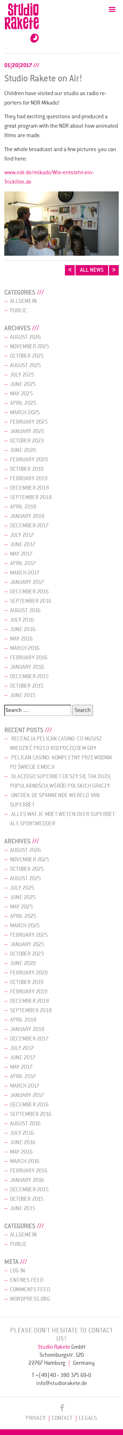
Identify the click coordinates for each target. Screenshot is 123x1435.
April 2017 (23, 563)
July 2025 (22, 374)
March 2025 (25, 412)
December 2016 (29, 591)
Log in (17, 1270)
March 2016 (24, 648)
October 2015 (27, 686)
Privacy (36, 1418)
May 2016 (21, 638)
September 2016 (30, 601)
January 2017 (27, 582)
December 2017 (29, 525)
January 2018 (27, 516)
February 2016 (28, 657)
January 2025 (27, 431)
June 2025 (23, 384)
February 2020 (29, 459)
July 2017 (22, 535)
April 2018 (23, 506)
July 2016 (22, 620)
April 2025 (23, 403)
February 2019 (28, 478)
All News (92, 270)
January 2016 (27, 667)
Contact (62, 1418)
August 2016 (25, 610)
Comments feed (30, 1289)
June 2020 (23, 450)
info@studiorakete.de (61, 1383)
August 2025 (25, 365)
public (18, 310)
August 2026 (25, 337)
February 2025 (29, 422)
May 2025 (21, 393)
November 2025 (29, 346)
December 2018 (29, 488)
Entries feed (27, 1280)
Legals (88, 1418)
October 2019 (27, 469)
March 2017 (24, 572)
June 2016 (22, 629)
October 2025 (27, 356)
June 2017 (22, 544)
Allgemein (23, 301)
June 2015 (22, 695)
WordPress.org (30, 1299)
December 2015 (29, 676)
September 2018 (31, 497)
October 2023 (27, 440)
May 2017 (21, 554)
